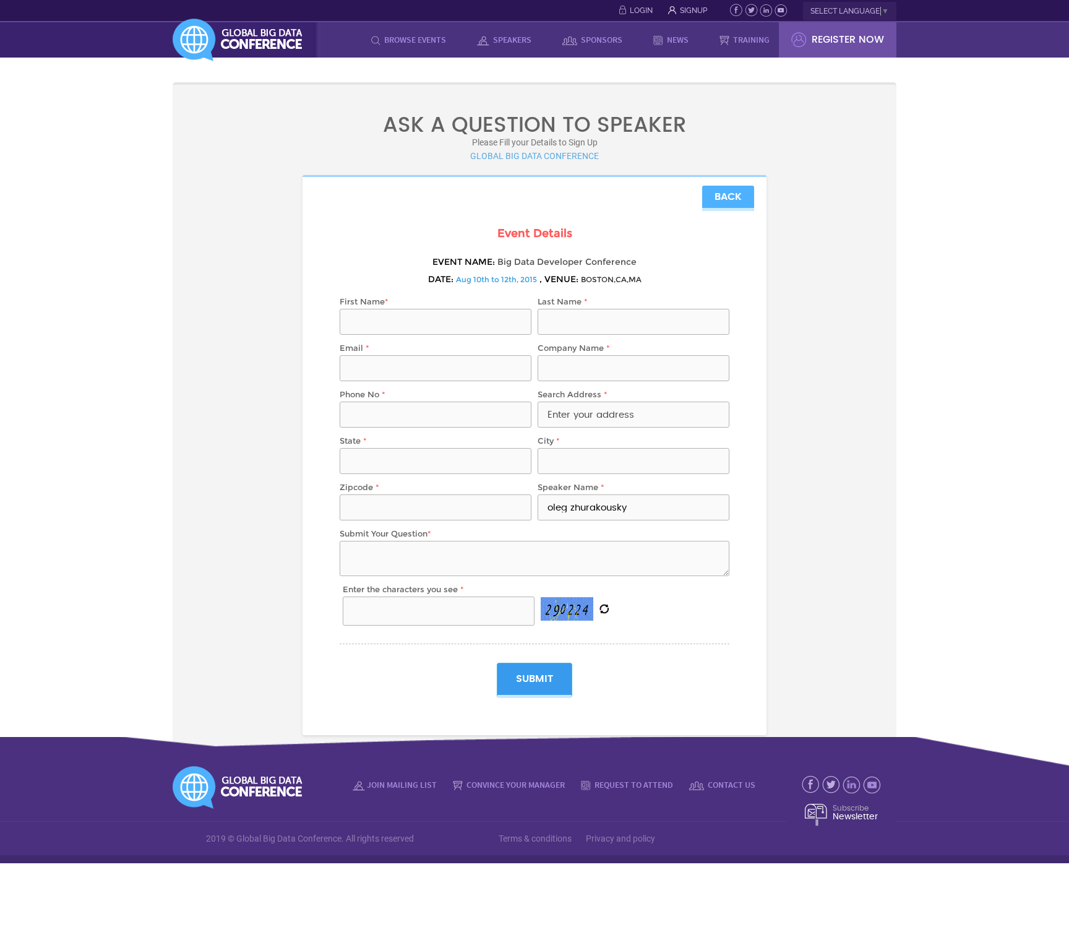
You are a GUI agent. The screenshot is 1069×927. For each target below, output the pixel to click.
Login (641, 10)
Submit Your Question (385, 533)
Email (354, 348)
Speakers (511, 39)
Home (340, 39)
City (549, 441)
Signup (693, 10)
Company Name (574, 348)
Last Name (563, 301)
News (677, 39)
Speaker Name (571, 487)
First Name (364, 301)
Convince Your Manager (515, 784)
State (353, 441)
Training (750, 39)
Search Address (572, 394)
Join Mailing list (402, 784)
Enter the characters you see (403, 589)
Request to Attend (633, 784)
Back (728, 197)
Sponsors (600, 39)
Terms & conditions (535, 838)
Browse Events (414, 39)
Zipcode (359, 487)
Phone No (362, 394)
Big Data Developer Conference (567, 261)
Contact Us (730, 784)
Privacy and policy (620, 838)
